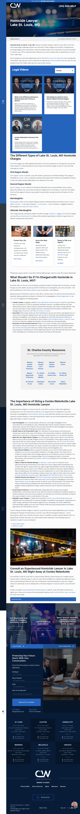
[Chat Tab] (40, 407)
